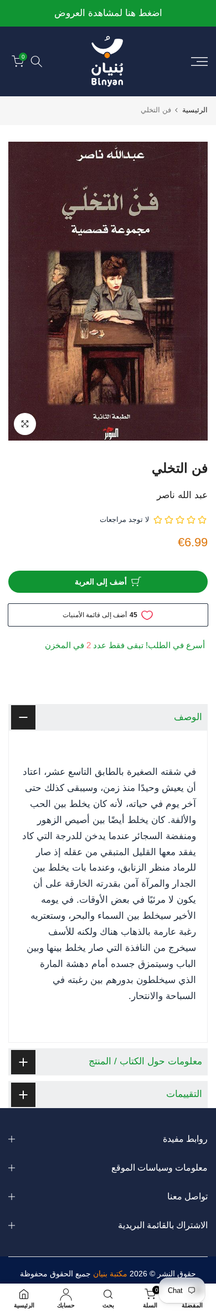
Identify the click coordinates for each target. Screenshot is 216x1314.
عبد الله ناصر (182, 495)
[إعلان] (106, 14)
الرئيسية (195, 109)
